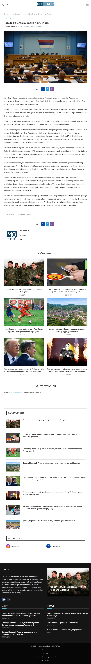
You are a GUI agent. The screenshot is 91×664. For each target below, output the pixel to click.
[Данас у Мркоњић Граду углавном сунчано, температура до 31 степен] (67, 312)
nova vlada (9, 214)
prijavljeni (16, 392)
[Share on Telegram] (47, 89)
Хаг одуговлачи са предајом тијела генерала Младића (45, 420)
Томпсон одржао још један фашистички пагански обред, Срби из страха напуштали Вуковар (52, 493)
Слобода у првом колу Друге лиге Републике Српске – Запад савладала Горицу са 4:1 (52, 450)
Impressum (45, 660)
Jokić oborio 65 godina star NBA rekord (63, 623)
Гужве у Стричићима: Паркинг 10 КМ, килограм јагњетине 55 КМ (49, 521)
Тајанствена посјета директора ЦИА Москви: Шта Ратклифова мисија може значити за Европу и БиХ (54, 478)
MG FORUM (12, 27)
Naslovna (45, 650)
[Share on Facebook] (43, 89)
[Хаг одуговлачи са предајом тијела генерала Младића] (24, 272)
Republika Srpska (24, 214)
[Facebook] (4, 599)
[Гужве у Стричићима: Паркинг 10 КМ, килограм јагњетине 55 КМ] (13, 524)
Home (6, 14)
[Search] (8, 5)
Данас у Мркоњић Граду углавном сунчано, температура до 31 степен (51, 463)
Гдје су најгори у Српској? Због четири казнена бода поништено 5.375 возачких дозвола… (51, 435)
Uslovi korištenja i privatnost (45, 657)
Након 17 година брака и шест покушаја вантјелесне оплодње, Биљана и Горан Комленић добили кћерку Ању (52, 507)
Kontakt (45, 653)
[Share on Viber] (52, 89)
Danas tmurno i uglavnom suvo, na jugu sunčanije (66, 630)
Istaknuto (16, 14)
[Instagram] (9, 599)
